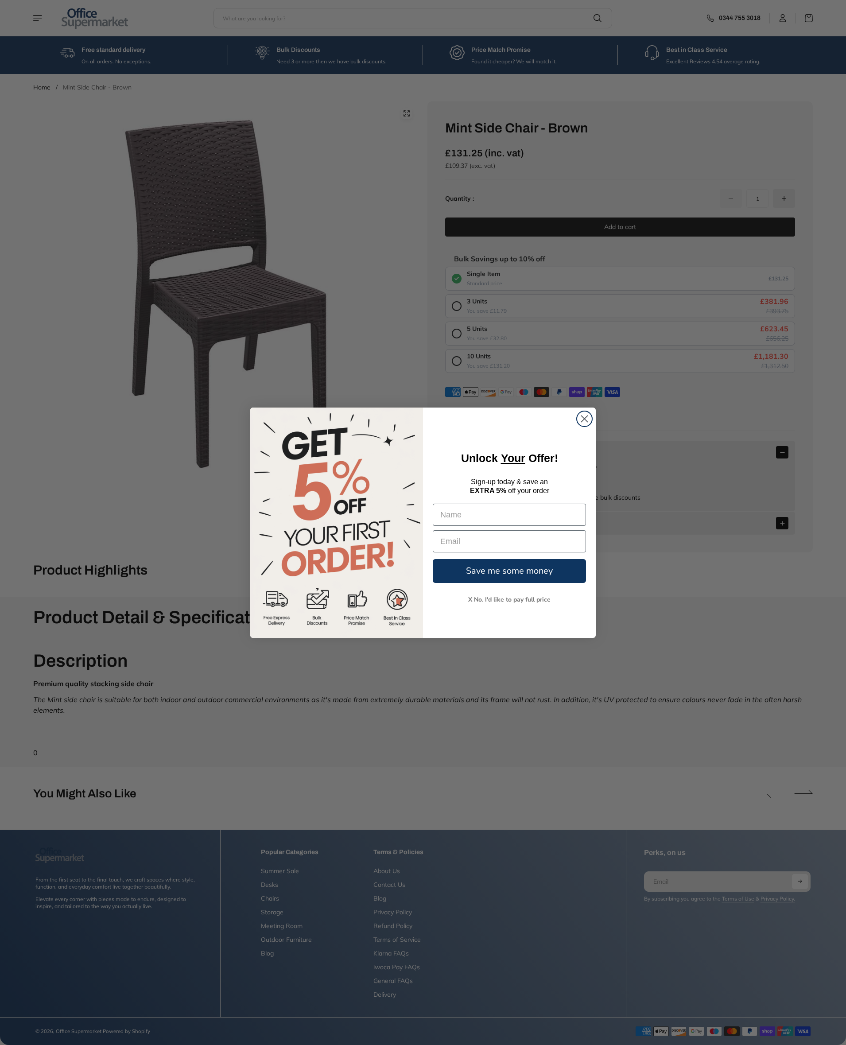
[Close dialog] (584, 419)
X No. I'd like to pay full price (509, 599)
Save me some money (509, 571)
